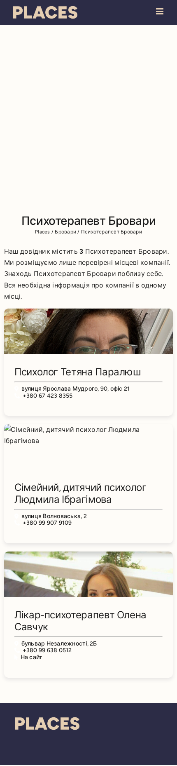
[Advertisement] (88, 117)
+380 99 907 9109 (47, 522)
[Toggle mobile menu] (160, 11)
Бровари (65, 232)
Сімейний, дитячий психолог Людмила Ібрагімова (80, 493)
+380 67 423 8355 (48, 395)
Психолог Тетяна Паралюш (77, 372)
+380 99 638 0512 (47, 650)
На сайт (32, 657)
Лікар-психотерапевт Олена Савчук (80, 621)
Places (42, 232)
